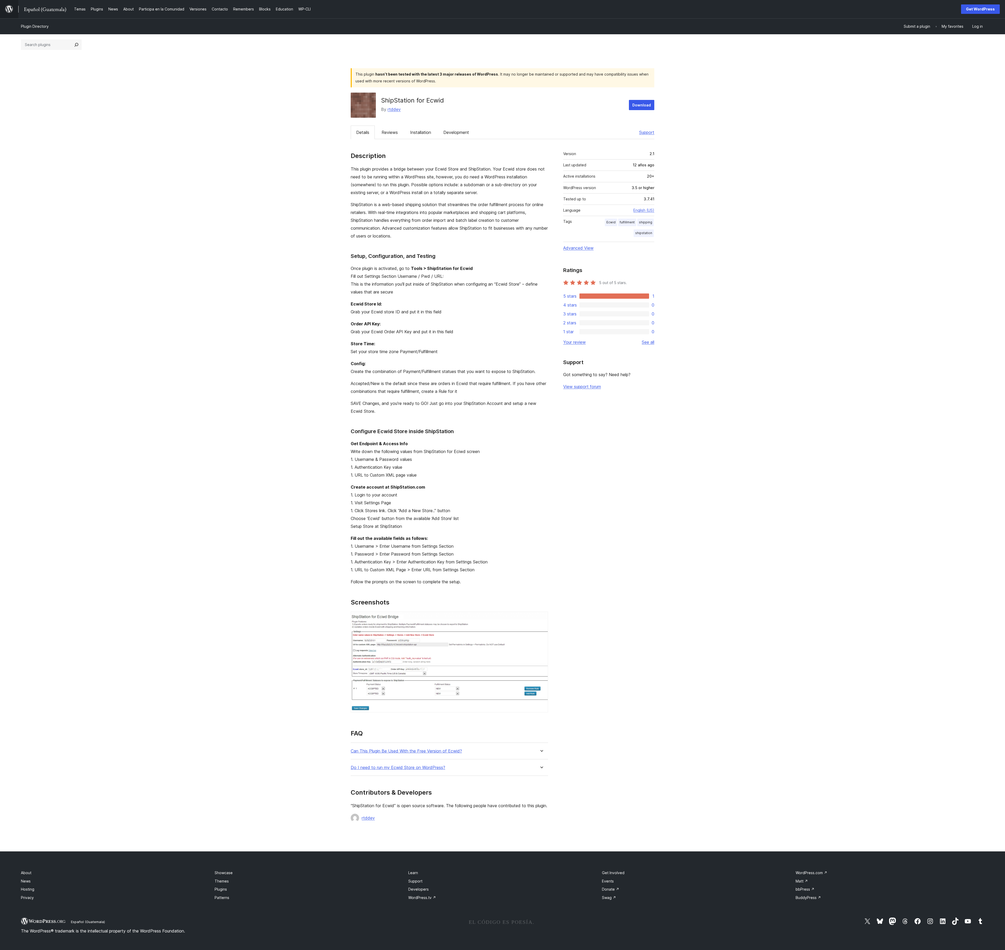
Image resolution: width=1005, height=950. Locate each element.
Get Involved (613, 872)
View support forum (582, 386)
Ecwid (611, 222)
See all (648, 342)
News (26, 881)
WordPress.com (811, 872)
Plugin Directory (35, 26)
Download (641, 105)
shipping (645, 222)
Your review (574, 342)
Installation (420, 132)
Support (646, 132)
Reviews (390, 132)
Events (608, 881)
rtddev (394, 109)
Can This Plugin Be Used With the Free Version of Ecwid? (406, 751)
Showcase (224, 872)
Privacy (27, 897)
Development (456, 132)
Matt (802, 881)
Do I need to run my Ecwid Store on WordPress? (398, 767)
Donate (610, 889)
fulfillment (627, 222)
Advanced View (578, 248)
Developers (418, 889)
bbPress (805, 889)
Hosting (27, 889)
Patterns (222, 897)
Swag (609, 897)
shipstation (643, 233)
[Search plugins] (76, 44)
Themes (222, 881)
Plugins (221, 889)
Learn (413, 872)
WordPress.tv (422, 897)
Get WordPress (980, 9)
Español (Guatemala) (88, 922)
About (26, 872)
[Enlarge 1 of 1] (541, 618)
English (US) (643, 210)
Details (362, 132)
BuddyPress (808, 897)
